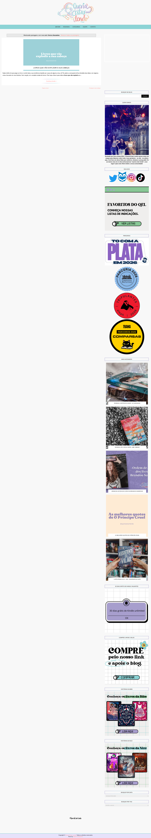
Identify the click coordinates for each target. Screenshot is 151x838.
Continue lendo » (51, 81)
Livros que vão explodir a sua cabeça (51, 68)
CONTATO (93, 27)
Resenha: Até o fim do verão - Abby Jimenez (127, 447)
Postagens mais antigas (94, 88)
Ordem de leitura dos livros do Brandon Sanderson (127, 491)
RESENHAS (66, 27)
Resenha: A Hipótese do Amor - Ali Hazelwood (127, 403)
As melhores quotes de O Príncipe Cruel (127, 535)
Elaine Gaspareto (78, 836)
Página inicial (45, 88)
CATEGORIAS (76, 27)
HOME (58, 27)
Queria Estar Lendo (71, 835)
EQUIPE (85, 27)
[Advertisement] (127, 48)
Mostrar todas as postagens (70, 35)
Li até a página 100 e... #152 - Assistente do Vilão (127, 579)
